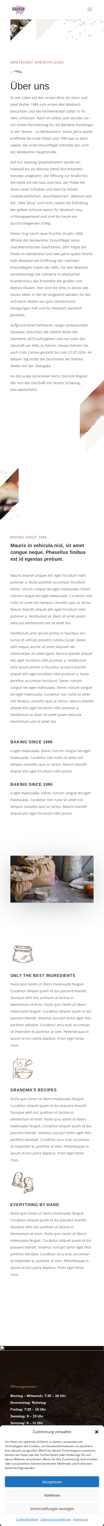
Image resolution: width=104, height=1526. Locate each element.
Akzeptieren (52, 1481)
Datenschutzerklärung (56, 1519)
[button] (96, 1431)
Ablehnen (52, 1495)
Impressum (80, 1519)
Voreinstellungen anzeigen (52, 1508)
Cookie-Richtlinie (27, 1519)
